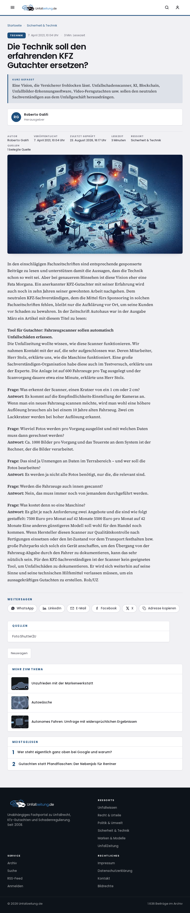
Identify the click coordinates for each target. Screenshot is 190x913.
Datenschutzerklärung (115, 871)
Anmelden (15, 886)
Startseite (14, 25)
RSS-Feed (14, 878)
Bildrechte (106, 886)
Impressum (106, 863)
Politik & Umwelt (110, 823)
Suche (12, 871)
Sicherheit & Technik (42, 25)
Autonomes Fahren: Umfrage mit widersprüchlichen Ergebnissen (84, 721)
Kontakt (104, 878)
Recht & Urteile (109, 815)
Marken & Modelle (112, 838)
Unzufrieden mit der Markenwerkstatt (62, 683)
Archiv (12, 863)
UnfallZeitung (108, 846)
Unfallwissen (107, 807)
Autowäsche (42, 702)
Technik (16, 35)
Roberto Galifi (36, 114)
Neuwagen (19, 653)
